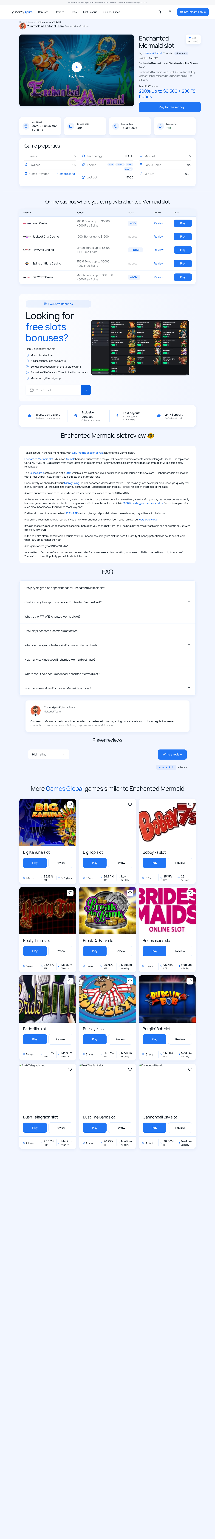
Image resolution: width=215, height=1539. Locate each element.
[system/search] (159, 12)
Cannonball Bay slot (160, 1117)
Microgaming (71, 483)
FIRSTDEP (135, 250)
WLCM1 (134, 277)
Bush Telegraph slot (40, 1117)
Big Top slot (93, 852)
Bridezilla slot (34, 1028)
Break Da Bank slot (99, 940)
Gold (129, 164)
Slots (74, 12)
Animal (128, 169)
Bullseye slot (94, 1028)
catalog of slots (148, 519)
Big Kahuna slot (36, 852)
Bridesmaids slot (157, 940)
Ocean (120, 164)
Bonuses (43, 12)
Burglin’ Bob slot (157, 1028)
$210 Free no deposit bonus (87, 452)
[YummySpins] (22, 12)
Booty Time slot (36, 940)
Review (159, 223)
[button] (107, 588)
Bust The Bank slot (99, 1117)
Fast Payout (90, 12)
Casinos (59, 12)
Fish (111, 164)
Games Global (66, 174)
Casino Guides (111, 12)
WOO (133, 223)
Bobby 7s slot (154, 852)
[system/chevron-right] (86, 390)
